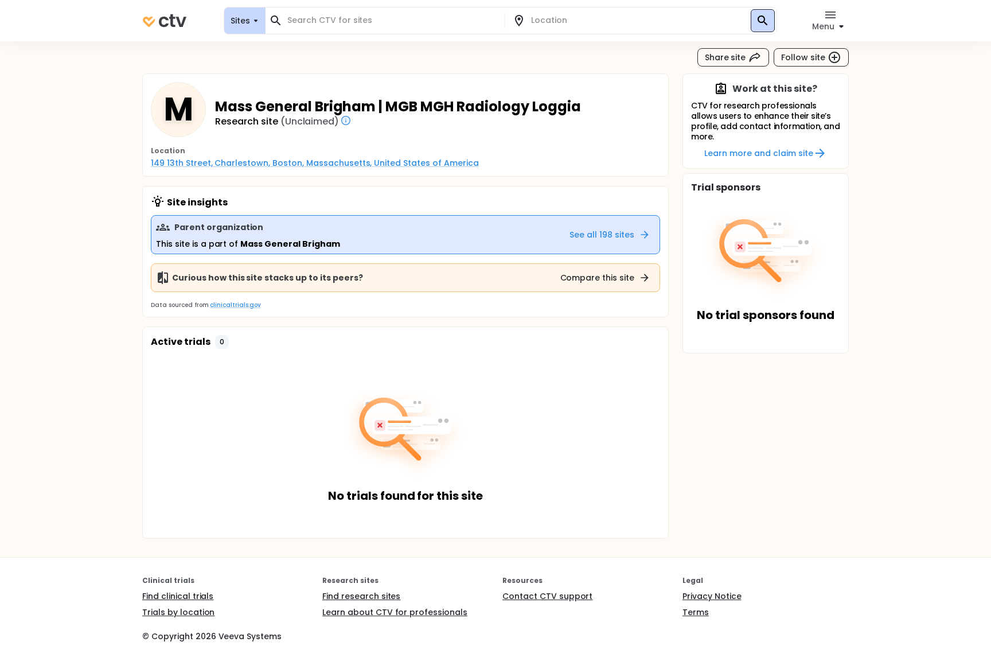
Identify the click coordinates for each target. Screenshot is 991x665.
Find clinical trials (177, 596)
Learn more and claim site (758, 153)
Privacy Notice (712, 596)
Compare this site (597, 277)
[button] (222, 342)
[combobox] (391, 20)
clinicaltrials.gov (235, 305)
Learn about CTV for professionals (394, 612)
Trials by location (178, 612)
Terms (695, 612)
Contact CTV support (547, 596)
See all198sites (601, 234)
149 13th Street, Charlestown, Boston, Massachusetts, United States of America (315, 163)
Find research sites (361, 596)
